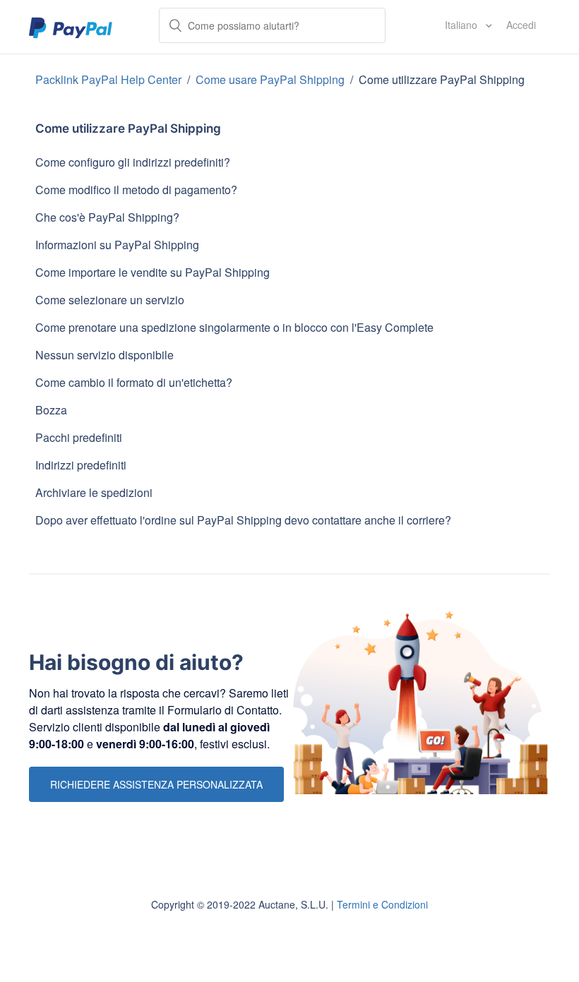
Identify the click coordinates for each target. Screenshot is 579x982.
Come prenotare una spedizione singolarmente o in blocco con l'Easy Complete (234, 327)
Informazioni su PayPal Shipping (117, 244)
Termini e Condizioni (382, 904)
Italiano (462, 25)
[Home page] (71, 27)
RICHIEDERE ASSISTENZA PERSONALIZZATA (156, 784)
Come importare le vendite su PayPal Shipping (152, 272)
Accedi (521, 25)
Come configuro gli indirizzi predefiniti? (132, 162)
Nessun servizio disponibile (104, 355)
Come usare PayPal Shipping (271, 79)
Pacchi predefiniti (78, 437)
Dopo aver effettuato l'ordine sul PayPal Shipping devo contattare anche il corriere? (243, 520)
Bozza (51, 410)
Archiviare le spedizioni (94, 492)
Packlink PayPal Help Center (109, 79)
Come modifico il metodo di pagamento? (136, 189)
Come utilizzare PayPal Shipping (442, 79)
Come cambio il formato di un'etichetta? (133, 382)
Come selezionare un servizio (109, 300)
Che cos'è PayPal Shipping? (107, 217)
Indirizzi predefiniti (80, 465)
